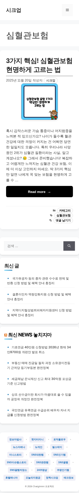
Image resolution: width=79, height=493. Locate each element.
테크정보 (69, 477)
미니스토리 (15, 454)
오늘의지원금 (33, 477)
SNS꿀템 (63, 462)
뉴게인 (38, 447)
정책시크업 (52, 477)
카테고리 (65, 210)
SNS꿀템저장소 (18, 470)
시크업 (13, 10)
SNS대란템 (37, 454)
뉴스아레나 (19, 447)
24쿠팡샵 (42, 470)
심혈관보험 (64, 215)
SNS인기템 (59, 454)
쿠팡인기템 (63, 470)
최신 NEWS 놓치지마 (30, 335)
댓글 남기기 (63, 220)
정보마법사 (15, 439)
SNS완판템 (42, 462)
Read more (36, 192)
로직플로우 (59, 439)
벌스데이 (57, 447)
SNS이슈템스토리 (16, 462)
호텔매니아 (11, 477)
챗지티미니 (37, 439)
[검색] (69, 246)
